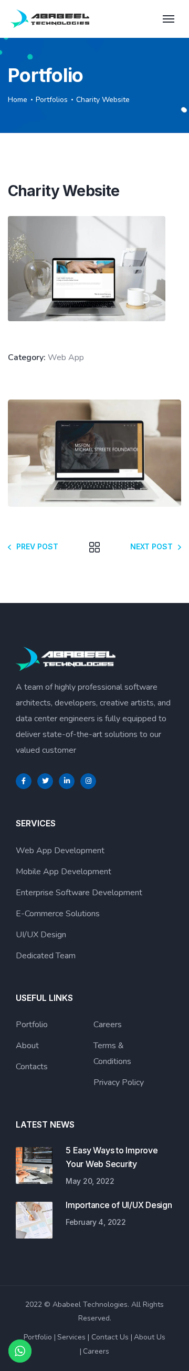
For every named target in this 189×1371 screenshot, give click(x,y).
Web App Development (60, 850)
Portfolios (52, 100)
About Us (149, 1337)
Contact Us (110, 1337)
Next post (151, 546)
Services (71, 1337)
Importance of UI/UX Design (119, 1205)
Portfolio (32, 1024)
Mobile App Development (63, 871)
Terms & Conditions (112, 1053)
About (27, 1045)
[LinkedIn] (67, 781)
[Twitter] (45, 781)
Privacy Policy (118, 1082)
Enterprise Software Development (79, 892)
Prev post (37, 546)
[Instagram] (88, 781)
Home (17, 100)
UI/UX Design (41, 934)
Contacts (32, 1066)
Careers (107, 1024)
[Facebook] (24, 781)
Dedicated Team (46, 955)
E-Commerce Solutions (58, 913)
